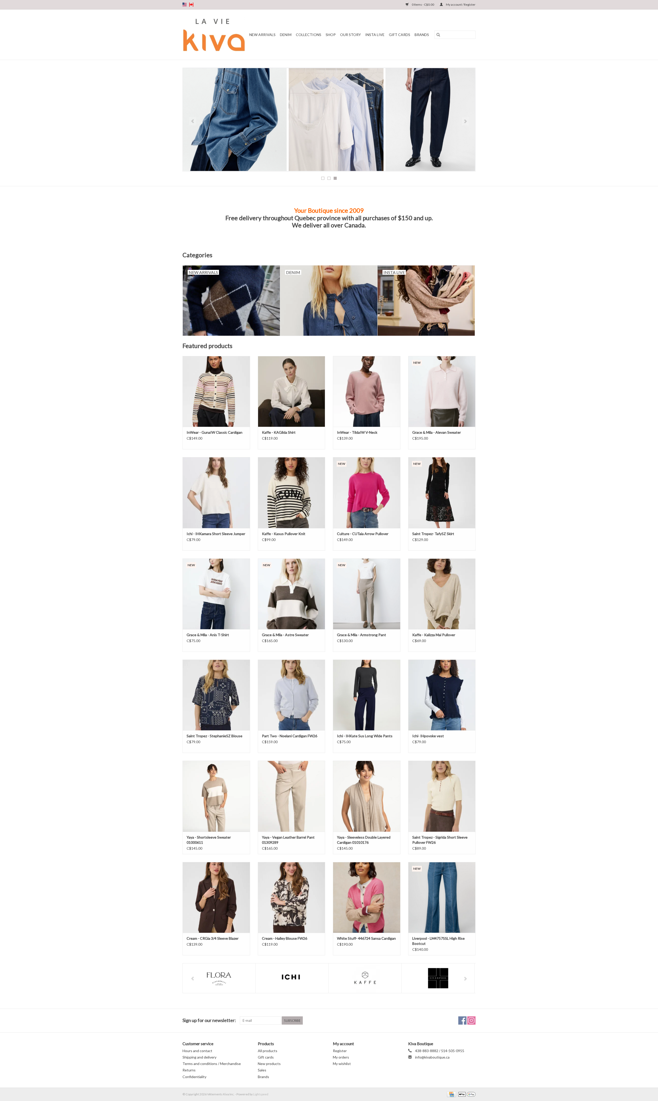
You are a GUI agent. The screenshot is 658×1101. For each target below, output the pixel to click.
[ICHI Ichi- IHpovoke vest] (442, 695)
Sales (262, 1070)
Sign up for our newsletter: (209, 1020)
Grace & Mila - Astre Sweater (285, 635)
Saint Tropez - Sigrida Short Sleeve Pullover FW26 (440, 840)
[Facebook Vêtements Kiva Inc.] (462, 1020)
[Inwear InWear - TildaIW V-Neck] (366, 391)
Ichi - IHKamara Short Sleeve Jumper (216, 533)
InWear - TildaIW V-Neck (357, 432)
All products (267, 1051)
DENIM (285, 34)
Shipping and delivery (199, 1057)
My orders (341, 1057)
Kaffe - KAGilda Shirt (279, 432)
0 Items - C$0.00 (423, 4)
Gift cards (399, 34)
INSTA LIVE (375, 34)
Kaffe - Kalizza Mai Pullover (433, 635)
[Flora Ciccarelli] (219, 978)
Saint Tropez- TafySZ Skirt (433, 533)
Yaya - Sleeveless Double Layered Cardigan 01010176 (363, 840)
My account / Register (460, 4)
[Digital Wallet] (466, 1094)
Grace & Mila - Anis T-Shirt (208, 635)
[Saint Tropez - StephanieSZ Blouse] (216, 695)
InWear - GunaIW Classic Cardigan (214, 432)
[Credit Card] (450, 1094)
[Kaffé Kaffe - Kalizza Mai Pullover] (442, 593)
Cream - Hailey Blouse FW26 (284, 938)
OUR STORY (350, 34)
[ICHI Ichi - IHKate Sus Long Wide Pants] (366, 695)
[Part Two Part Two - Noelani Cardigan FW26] (291, 695)
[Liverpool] (438, 978)
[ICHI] (292, 978)
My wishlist (342, 1063)
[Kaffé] (365, 978)
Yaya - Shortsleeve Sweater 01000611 (209, 840)
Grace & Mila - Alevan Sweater (436, 432)
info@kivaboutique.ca (432, 1057)
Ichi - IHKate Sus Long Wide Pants (364, 736)
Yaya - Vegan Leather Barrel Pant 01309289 (288, 840)
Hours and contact (197, 1051)
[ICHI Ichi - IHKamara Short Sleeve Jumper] (216, 492)
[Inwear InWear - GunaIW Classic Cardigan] (216, 391)
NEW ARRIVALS (262, 34)
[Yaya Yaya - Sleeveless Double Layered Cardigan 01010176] (366, 796)
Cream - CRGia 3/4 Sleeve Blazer (213, 938)
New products (269, 1063)
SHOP (331, 34)
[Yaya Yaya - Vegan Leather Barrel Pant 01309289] (291, 796)
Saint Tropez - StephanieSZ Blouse (214, 736)
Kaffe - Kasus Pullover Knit (283, 533)
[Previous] (192, 121)
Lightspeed (260, 1094)
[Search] (438, 35)
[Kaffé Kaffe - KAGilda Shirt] (291, 391)
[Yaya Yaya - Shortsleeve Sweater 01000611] (216, 796)
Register (340, 1051)
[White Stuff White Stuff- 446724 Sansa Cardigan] (366, 897)
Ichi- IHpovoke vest (428, 736)
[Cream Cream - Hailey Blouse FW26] (291, 897)
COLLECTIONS (308, 34)
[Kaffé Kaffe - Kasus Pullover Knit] (291, 492)
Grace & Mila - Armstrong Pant (361, 635)
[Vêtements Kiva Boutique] (214, 34)
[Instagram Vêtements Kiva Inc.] (471, 1020)
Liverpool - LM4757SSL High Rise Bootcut (438, 941)
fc (191, 5)
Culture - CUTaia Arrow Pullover (362, 533)
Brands (422, 34)
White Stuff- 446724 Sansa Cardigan (366, 938)
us (184, 5)
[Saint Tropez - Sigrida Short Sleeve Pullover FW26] (442, 796)
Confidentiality (194, 1077)
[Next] (465, 121)
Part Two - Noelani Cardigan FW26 (289, 736)
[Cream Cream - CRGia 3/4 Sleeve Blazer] (216, 897)
